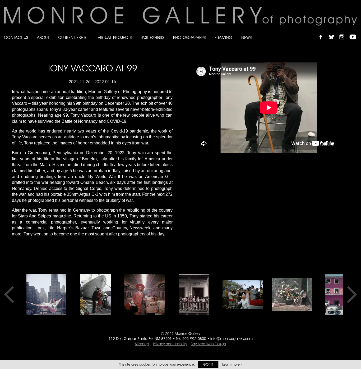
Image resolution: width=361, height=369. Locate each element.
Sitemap (142, 344)
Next (350, 294)
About (43, 37)
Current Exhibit (73, 37)
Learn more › (232, 364)
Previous (11, 294)
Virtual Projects (115, 37)
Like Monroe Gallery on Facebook (323, 32)
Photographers (189, 37)
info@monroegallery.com (231, 338)
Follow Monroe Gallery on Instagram (344, 32)
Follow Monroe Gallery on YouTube (354, 32)
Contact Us (16, 37)
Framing (223, 37)
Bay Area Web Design (208, 344)
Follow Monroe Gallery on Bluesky (334, 32)
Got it (208, 364)
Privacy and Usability (170, 344)
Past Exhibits (152, 37)
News (246, 37)
